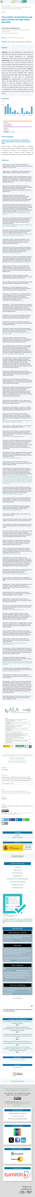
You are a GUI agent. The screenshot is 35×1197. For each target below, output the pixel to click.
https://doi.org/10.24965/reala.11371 (14, 37)
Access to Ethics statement (17, 980)
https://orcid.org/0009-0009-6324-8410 (10, 33)
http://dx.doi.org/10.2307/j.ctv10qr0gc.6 (12, 494)
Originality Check (17, 888)
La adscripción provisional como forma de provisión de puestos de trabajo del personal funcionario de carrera (17, 1036)
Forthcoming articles (21, 990)
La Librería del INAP (17, 1116)
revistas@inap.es (24, 1090)
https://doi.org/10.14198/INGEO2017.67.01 (13, 300)
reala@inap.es (15, 1090)
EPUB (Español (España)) (18, 758)
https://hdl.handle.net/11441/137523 (12, 396)
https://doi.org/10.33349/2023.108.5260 (12, 510)
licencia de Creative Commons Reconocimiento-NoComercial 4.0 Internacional (18, 1103)
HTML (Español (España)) (25, 755)
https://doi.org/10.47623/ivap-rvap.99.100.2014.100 (15, 573)
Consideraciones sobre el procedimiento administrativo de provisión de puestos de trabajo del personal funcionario (17, 1028)
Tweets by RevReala (17, 998)
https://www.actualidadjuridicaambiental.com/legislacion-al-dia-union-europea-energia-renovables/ (17, 421)
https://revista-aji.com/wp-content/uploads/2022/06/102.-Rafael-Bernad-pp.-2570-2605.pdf (16, 213)
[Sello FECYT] (14, 916)
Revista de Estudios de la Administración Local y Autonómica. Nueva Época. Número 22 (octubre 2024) (16, 7)
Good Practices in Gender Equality (17, 879)
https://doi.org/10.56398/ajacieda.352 (12, 252)
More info (18, 940)
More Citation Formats (8, 783)
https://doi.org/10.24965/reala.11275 (12, 458)
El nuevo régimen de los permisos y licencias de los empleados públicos (17, 1022)
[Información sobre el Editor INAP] (17, 850)
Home (3, 5)
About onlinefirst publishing (21, 993)
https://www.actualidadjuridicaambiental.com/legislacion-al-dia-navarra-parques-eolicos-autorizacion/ (17, 234)
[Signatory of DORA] (17, 1076)
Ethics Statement (17, 873)
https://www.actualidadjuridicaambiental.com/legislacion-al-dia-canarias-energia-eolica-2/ (17, 225)
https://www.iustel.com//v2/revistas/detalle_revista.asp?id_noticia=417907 (17, 333)
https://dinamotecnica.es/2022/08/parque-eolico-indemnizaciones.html (15, 643)
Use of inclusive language (17, 882)
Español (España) (17, 837)
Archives (9, 5)
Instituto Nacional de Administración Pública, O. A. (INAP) (16, 970)
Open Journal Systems (17, 1081)
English (17, 835)
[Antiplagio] (17, 1174)
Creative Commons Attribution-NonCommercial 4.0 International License (17, 813)
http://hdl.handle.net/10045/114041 (11, 554)
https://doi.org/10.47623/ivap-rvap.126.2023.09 (18, 262)
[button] (5, 819)
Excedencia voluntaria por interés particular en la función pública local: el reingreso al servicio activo (17, 1042)
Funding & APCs (17, 876)
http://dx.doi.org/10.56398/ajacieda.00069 (13, 436)
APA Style (14, 960)
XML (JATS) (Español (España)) (18, 761)
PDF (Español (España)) (10, 755)
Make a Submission (17, 856)
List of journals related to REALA (17, 1059)
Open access (17, 870)
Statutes (17, 867)
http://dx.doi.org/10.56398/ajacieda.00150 (13, 609)
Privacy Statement (17, 885)
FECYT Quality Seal (12, 920)
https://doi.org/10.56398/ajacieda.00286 (14, 354)
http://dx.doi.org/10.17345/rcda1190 (12, 671)
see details (12, 131)
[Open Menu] (1, 1)
